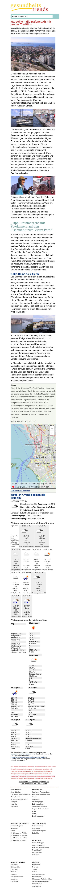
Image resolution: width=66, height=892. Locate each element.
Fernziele (14, 874)
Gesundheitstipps (38, 843)
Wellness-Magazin (17, 826)
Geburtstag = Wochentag (40, 881)
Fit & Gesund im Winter (18, 840)
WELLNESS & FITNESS (20, 823)
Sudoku (34, 869)
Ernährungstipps (37, 801)
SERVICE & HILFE (39, 823)
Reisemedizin (15, 867)
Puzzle (34, 872)
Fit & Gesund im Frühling (19, 833)
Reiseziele (14, 869)
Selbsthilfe (35, 833)
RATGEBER (36, 840)
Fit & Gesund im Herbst (18, 838)
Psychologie (36, 828)
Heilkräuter (35, 855)
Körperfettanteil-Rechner (40, 809)
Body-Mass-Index (38, 804)
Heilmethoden (15, 797)
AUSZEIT (35, 862)
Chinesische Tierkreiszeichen (42, 879)
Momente (35, 867)
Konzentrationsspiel (38, 874)
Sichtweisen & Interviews (19, 799)
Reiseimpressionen (17, 876)
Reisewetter (15, 881)
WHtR (34, 814)
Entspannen (36, 864)
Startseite (14, 804)
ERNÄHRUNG (37, 789)
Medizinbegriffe (37, 850)
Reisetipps (14, 864)
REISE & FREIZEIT (19, 16)
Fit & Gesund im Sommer (19, 835)
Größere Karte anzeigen (20, 491)
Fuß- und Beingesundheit (40, 847)
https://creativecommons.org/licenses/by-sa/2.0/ (28, 757)
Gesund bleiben (16, 792)
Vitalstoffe (35, 799)
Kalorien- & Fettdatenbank (41, 792)
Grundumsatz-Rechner (39, 806)
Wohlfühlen (14, 828)
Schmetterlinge (37, 884)
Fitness (13, 830)
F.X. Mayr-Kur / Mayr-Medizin (20, 794)
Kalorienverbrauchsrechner (41, 794)
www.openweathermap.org (21, 754)
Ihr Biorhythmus (37, 826)
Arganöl (34, 797)
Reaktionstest (36, 876)
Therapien (14, 801)
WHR (34, 811)
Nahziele (13, 872)
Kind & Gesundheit (38, 845)
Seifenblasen (36, 886)
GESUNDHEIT (16, 789)
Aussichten (14, 879)
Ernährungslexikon (38, 816)
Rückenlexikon (37, 852)
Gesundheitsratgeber (39, 830)
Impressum (14, 806)
